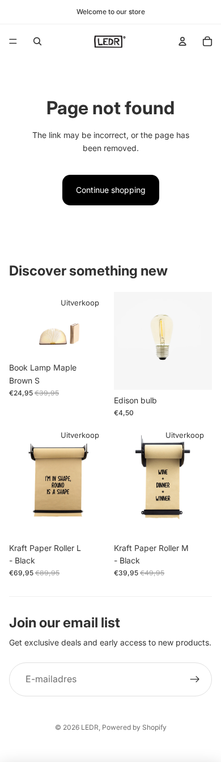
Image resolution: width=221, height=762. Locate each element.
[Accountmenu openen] (182, 41)
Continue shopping (111, 190)
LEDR (90, 727)
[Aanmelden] (195, 679)
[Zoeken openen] (37, 41)
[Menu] (13, 41)
